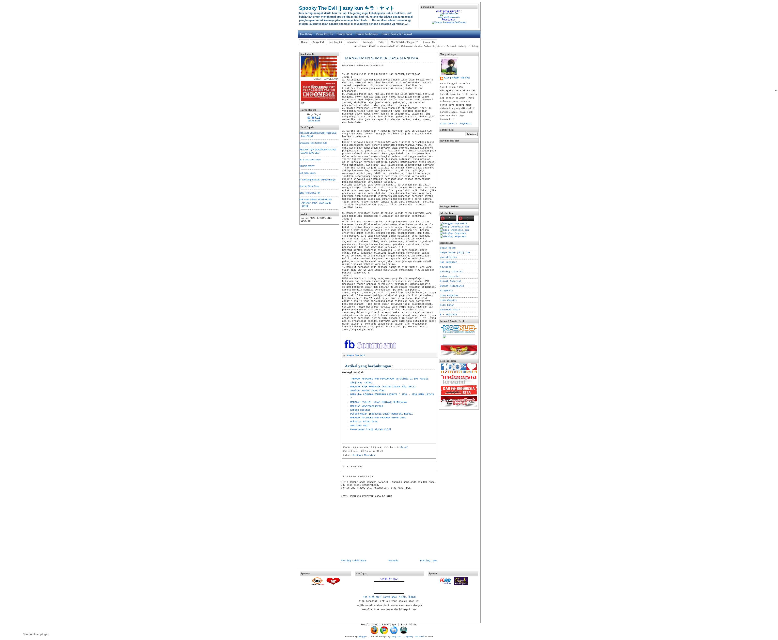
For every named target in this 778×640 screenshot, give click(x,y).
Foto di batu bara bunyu (309, 159)
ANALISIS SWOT (306, 166)
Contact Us (429, 42)
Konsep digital (360, 410)
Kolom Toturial (450, 276)
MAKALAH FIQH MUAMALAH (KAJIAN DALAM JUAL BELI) (383, 386)
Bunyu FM (318, 42)
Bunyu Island (314, 121)
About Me (352, 42)
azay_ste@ (443, 17)
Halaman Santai (344, 33)
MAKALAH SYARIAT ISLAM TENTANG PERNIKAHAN (378, 402)
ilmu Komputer (449, 295)
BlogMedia (446, 290)
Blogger (363, 637)
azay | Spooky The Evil (457, 78)
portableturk (448, 257)
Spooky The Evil (356, 355)
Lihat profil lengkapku (455, 123)
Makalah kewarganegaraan (366, 406)
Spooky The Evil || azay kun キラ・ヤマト (347, 8)
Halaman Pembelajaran (367, 33)
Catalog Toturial (451, 271)
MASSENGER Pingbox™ (404, 42)
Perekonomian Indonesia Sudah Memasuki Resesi (381, 414)
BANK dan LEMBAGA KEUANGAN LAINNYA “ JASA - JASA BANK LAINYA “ (315, 202)
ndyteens (445, 267)
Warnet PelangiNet (452, 286)
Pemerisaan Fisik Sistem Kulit (312, 143)
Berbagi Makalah (364, 455)
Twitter (382, 42)
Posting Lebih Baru (354, 560)
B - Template (448, 314)
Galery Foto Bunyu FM (309, 193)
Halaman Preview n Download (397, 33)
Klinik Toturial (450, 281)
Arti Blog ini (335, 42)
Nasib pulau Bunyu (307, 173)
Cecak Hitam (448, 248)
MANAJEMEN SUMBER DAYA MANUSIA (381, 58)
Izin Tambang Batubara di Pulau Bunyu (317, 179)
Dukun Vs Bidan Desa (308, 186)
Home (304, 42)
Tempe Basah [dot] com (455, 252)
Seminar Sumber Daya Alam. (368, 390)
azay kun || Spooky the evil (407, 637)
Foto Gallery (306, 33)
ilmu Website (448, 300)
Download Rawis (450, 310)
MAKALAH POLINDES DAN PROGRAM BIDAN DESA (378, 417)
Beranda (393, 560)
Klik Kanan (447, 305)
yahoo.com (454, 17)
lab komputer (448, 262)
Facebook (368, 42)
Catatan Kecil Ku (324, 33)
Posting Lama (428, 560)
